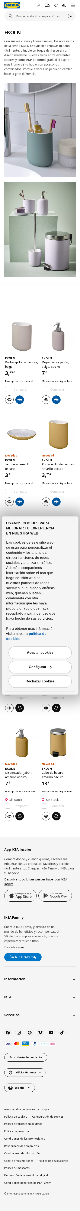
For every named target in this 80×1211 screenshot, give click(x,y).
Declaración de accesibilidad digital (26, 1175)
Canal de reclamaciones (18, 1161)
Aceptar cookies (40, 653)
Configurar (37, 667)
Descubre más (14, 947)
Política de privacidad (17, 1131)
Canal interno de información (22, 1153)
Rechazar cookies (40, 681)
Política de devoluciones (53, 1161)
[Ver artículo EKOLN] (21, 336)
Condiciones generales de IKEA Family (27, 1183)
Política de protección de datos (23, 1124)
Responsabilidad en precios (21, 1146)
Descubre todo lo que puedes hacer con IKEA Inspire (35, 881)
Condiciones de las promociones (24, 1138)
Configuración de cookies (48, 1116)
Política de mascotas (17, 1168)
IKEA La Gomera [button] (25, 1072)
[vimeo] (40, 1032)
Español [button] (20, 1087)
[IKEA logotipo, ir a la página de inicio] (12, 5)
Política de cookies (15, 1116)
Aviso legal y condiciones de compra (26, 1109)
